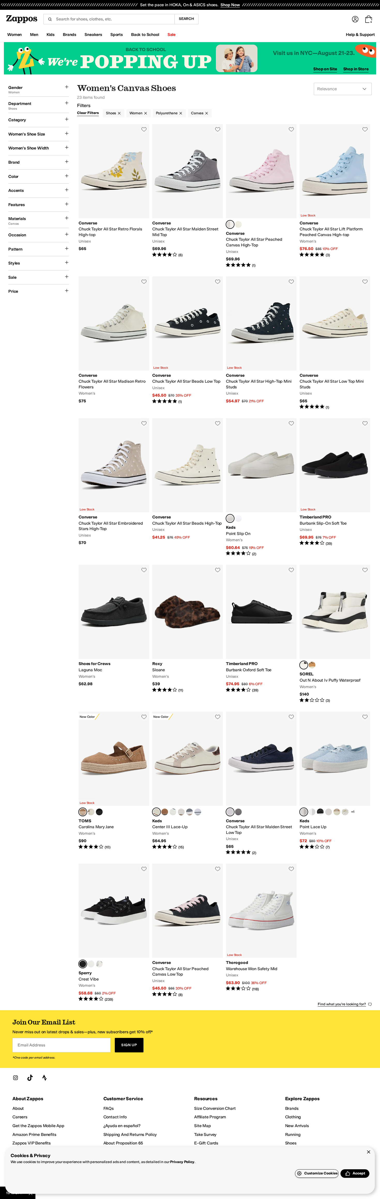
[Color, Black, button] (99, 812)
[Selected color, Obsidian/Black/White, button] (230, 812)
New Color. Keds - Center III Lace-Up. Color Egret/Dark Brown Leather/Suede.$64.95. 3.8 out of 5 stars (187, 784)
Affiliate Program (210, 1116)
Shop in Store (356, 68)
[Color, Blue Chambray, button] (189, 812)
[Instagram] (15, 1077)
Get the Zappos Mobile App (38, 1125)
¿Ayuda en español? (122, 1125)
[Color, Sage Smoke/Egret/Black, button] (238, 224)
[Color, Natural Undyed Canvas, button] (181, 812)
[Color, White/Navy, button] (198, 812)
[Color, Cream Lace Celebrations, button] (345, 812)
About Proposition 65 (123, 1143)
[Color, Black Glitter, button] (320, 812)
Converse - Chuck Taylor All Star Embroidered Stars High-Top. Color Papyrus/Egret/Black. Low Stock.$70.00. (114, 487)
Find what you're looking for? (342, 1004)
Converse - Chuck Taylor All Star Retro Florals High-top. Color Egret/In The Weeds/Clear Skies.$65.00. (114, 196)
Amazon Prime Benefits (34, 1134)
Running (293, 1134)
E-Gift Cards (206, 1143)
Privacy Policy (182, 1162)
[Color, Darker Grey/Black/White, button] (238, 812)
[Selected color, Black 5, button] (83, 964)
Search (186, 19)
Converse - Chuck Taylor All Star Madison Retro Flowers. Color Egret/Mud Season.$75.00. (114, 343)
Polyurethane (167, 113)
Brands (292, 1108)
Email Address (31, 1045)
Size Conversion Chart (215, 1108)
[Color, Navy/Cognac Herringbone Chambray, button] (165, 812)
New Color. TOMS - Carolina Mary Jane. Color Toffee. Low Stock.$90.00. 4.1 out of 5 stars (114, 784)
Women (136, 113)
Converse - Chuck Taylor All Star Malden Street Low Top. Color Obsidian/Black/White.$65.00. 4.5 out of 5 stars (261, 784)
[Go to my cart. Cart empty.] (368, 19)
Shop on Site (325, 68)
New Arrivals (297, 1125)
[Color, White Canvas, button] (238, 518)
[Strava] (44, 1077)
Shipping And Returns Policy (130, 1134)
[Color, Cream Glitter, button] (328, 812)
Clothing (293, 1116)
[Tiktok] (30, 1077)
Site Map (202, 1125)
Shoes (111, 113)
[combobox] (108, 19)
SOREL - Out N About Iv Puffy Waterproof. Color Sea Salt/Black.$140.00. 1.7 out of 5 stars (335, 634)
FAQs (108, 1108)
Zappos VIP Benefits (31, 1143)
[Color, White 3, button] (99, 964)
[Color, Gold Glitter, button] (337, 812)
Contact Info (115, 1116)
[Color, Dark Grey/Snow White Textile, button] (173, 812)
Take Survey (205, 1134)
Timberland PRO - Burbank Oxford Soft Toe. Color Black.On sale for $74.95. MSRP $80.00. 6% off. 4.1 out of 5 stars (261, 634)
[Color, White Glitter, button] (312, 812)
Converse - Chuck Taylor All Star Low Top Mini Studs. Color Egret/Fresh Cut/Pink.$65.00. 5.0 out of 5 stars (335, 343)
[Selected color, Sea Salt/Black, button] (304, 665)
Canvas (197, 113)
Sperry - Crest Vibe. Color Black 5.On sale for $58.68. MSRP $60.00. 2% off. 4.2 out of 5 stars (114, 933)
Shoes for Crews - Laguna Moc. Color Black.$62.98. (114, 634)
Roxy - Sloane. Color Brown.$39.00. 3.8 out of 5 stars (187, 634)
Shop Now (230, 4)
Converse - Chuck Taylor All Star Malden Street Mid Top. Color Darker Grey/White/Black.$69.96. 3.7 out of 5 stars (187, 196)
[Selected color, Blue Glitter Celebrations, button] (304, 812)
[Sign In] (355, 19)
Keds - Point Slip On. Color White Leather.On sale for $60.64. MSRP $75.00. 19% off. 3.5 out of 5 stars (261, 487)
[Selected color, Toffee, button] (83, 812)
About (18, 1108)
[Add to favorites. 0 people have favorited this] (144, 129)
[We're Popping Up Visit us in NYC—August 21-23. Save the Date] (190, 58)
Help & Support (360, 34)
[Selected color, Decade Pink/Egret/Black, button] (230, 224)
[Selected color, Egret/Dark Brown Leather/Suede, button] (156, 812)
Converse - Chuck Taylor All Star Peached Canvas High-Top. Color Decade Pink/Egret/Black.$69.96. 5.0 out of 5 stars (261, 196)
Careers (19, 1116)
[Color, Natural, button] (91, 812)
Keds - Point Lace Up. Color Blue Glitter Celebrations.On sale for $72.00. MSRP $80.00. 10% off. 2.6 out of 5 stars (335, 784)
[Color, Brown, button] (91, 964)
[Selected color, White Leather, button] (230, 518)
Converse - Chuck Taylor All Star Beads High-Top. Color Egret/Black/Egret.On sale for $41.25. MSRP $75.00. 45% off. (187, 487)
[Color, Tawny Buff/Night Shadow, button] (312, 665)
